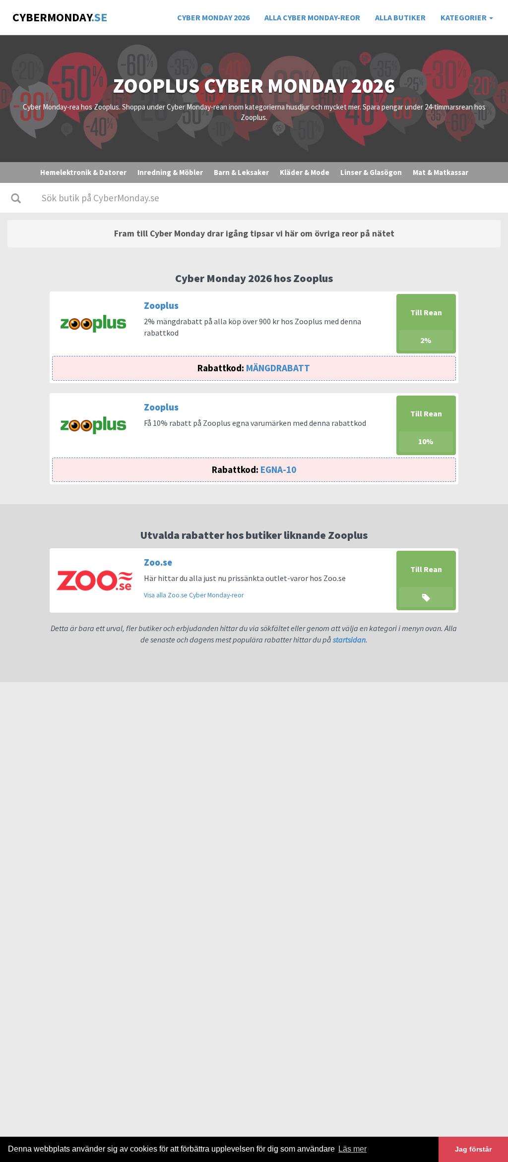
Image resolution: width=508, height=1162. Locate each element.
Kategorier (464, 17)
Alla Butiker (400, 17)
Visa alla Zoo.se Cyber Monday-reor (194, 595)
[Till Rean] (426, 579)
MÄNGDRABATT (253, 368)
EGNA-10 (254, 469)
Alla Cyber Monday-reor (312, 17)
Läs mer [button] (352, 1149)
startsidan (349, 639)
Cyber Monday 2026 (213, 17)
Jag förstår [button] (473, 1149)
